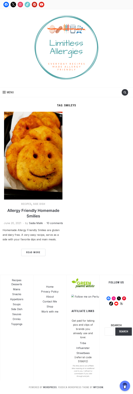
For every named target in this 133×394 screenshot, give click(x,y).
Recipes (26, 204)
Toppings (16, 324)
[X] (13, 4)
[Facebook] (6, 4)
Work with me (49, 311)
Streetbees (83, 353)
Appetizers (16, 299)
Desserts (16, 284)
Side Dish (39, 204)
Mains (16, 289)
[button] (8, 92)
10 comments (55, 223)
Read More (33, 252)
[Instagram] (20, 4)
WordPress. (50, 387)
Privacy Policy (50, 291)
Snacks (16, 294)
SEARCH (116, 325)
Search (123, 331)
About (50, 296)
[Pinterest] (34, 4)
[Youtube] (41, 4)
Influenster (83, 348)
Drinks (17, 319)
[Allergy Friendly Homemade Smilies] (33, 155)
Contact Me (50, 301)
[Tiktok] (27, 4)
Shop (50, 306)
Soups (17, 304)
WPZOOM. (98, 387)
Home (50, 286)
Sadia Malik (36, 223)
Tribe (83, 343)
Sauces (16, 314)
